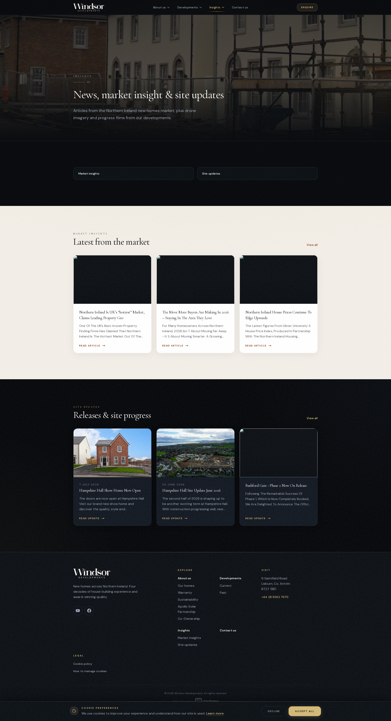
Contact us (228, 630)
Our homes (186, 586)
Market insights (88, 173)
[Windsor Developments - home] (88, 7)
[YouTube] (77, 610)
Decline (274, 711)
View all (312, 245)
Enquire (307, 7)
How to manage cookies (90, 671)
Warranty (185, 592)
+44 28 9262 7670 (275, 597)
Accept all (304, 711)
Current (226, 586)
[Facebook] (89, 610)
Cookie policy (82, 664)
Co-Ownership (189, 619)
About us (184, 578)
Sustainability (188, 599)
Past (223, 592)
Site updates (211, 173)
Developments (231, 578)
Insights (184, 630)
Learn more (215, 713)
